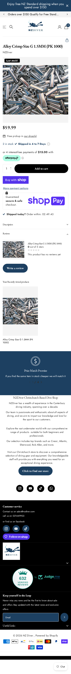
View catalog (5, 27)
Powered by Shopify (47, 635)
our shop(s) (30, 136)
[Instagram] (19, 488)
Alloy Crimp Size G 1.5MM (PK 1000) (18, 341)
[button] (4, 14)
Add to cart (41, 168)
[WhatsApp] (51, 488)
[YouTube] (30, 488)
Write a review (15, 268)
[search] (11, 27)
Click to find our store (35, 471)
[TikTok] (40, 488)
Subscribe (64, 617)
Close (67, 5)
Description (8, 224)
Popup (48, 144)
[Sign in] (60, 27)
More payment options (15, 188)
